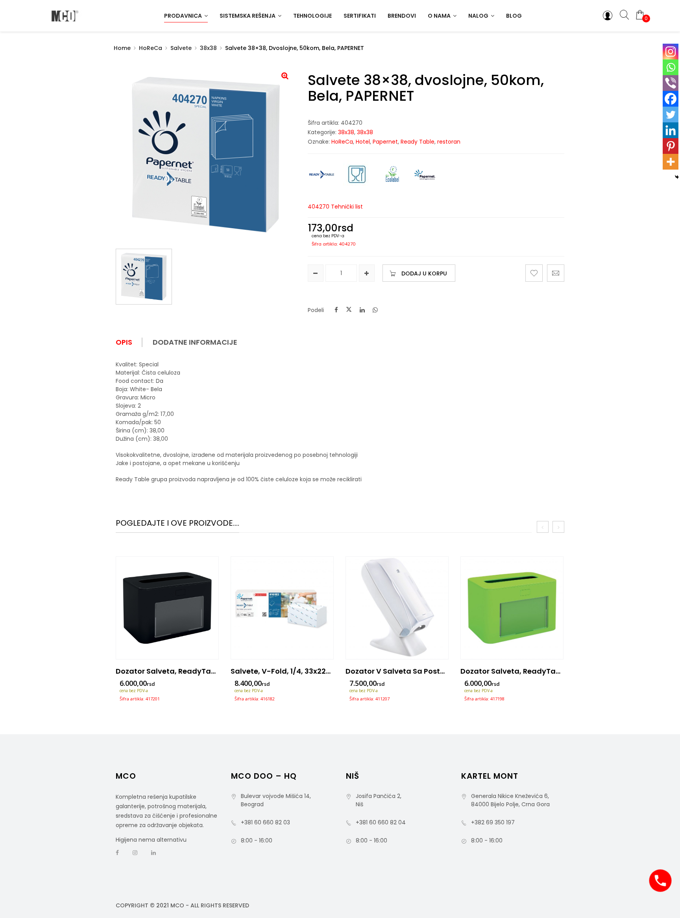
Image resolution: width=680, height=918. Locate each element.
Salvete (181, 48)
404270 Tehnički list (335, 207)
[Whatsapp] (670, 67)
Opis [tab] (124, 342)
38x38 (208, 48)
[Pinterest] (670, 146)
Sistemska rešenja (247, 16)
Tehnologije (312, 16)
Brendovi (402, 16)
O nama (439, 16)
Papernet (385, 142)
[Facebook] (670, 99)
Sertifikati (360, 16)
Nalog (478, 16)
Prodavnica (183, 16)
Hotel (363, 142)
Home (122, 48)
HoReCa (150, 48)
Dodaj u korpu (424, 273)
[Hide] (677, 177)
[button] (285, 75)
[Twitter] (670, 114)
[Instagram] (670, 51)
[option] (167, 631)
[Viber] (670, 83)
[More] (670, 162)
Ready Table (417, 142)
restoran (448, 142)
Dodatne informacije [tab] (195, 342)
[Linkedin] (670, 130)
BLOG (514, 16)
